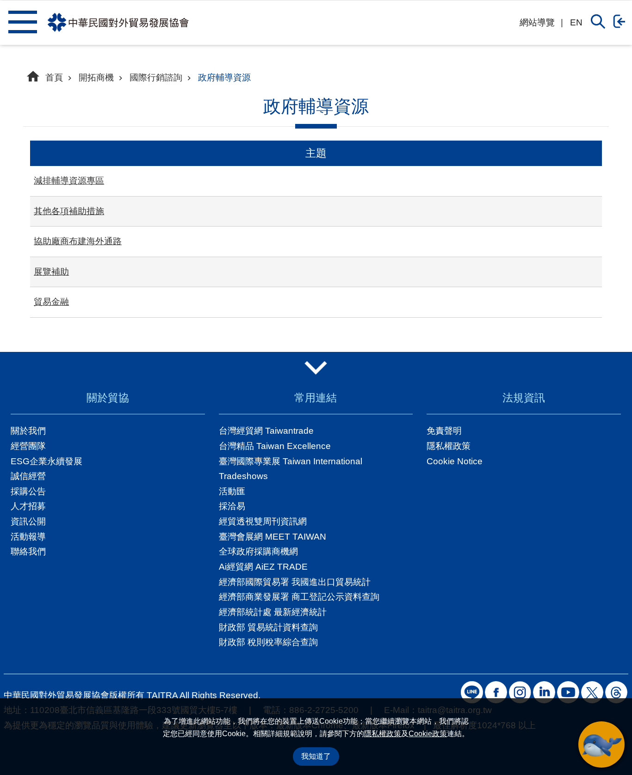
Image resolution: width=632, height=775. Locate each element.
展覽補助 (51, 272)
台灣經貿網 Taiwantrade (266, 431)
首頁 (54, 77)
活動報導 (28, 536)
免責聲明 (444, 431)
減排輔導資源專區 (69, 180)
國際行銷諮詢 (156, 77)
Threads (616, 692)
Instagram (520, 692)
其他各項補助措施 (69, 211)
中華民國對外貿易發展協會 (118, 22)
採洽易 (232, 506)
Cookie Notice (455, 461)
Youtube (568, 692)
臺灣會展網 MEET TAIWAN (272, 536)
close (316, 368)
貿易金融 (51, 302)
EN (576, 22)
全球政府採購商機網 (258, 551)
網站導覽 (537, 22)
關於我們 (28, 431)
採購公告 (28, 491)
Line (472, 692)
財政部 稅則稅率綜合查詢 (268, 642)
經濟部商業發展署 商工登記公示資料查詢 (299, 597)
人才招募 (28, 506)
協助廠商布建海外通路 (78, 241)
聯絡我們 (28, 551)
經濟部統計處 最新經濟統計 (273, 612)
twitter (592, 692)
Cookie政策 (428, 734)
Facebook (496, 692)
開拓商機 (96, 77)
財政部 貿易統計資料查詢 (268, 627)
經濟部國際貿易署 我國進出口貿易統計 (295, 582)
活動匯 (232, 491)
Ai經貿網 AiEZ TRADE (263, 567)
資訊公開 (28, 521)
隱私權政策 (382, 734)
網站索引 (22, 22)
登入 (621, 21)
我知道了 (316, 756)
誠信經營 (28, 476)
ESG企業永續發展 (46, 461)
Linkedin (544, 692)
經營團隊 (28, 446)
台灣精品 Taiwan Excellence (275, 446)
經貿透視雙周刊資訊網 (263, 521)
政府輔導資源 (224, 77)
